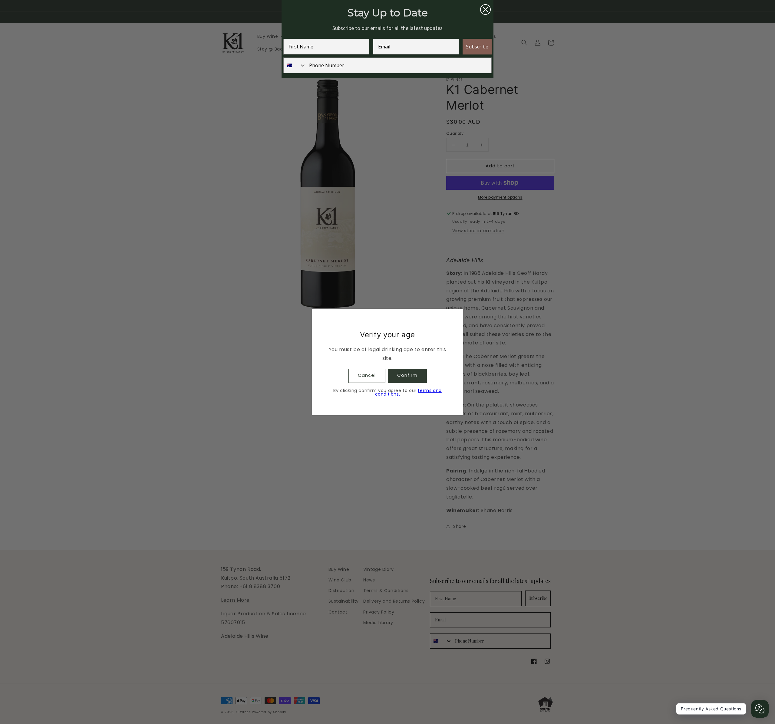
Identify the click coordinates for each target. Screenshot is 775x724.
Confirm (407, 375)
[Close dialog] (485, 9)
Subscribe (477, 46)
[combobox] (295, 65)
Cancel (367, 375)
